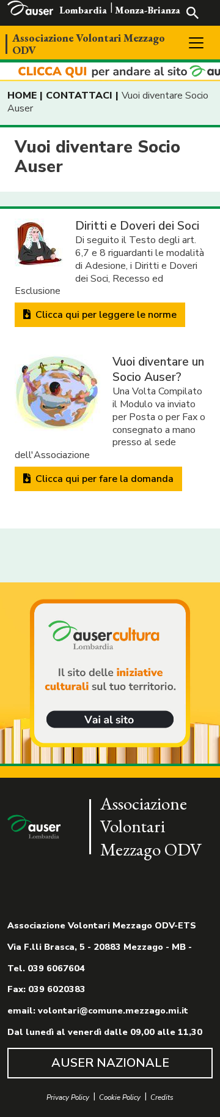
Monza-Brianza (147, 10)
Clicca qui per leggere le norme (105, 315)
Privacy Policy (67, 1097)
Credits (162, 1097)
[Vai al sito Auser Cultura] (110, 674)
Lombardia (83, 10)
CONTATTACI (79, 95)
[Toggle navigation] (196, 43)
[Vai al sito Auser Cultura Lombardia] (110, 71)
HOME (22, 95)
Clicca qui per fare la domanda (103, 479)
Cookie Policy (120, 1097)
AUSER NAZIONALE (110, 1063)
